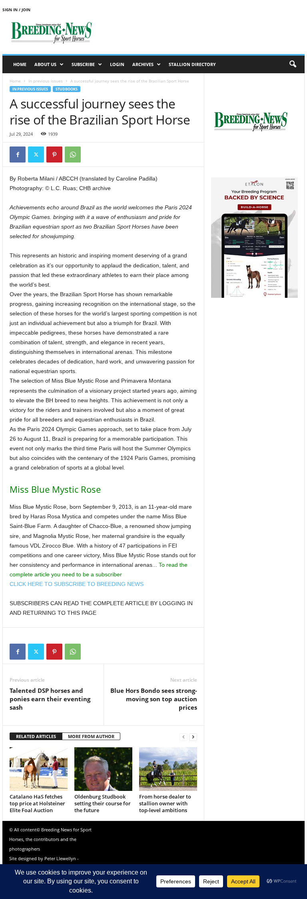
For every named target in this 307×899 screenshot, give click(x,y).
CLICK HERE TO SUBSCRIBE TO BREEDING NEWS (77, 584)
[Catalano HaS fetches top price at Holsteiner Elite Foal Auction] (39, 769)
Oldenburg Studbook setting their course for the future (102, 803)
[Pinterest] (54, 154)
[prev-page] (183, 736)
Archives (143, 64)
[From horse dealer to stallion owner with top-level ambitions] (168, 769)
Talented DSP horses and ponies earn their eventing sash (50, 698)
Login (117, 64)
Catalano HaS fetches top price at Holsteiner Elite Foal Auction (37, 803)
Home (19, 64)
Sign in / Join (16, 9)
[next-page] (193, 736)
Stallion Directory (192, 64)
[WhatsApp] (73, 154)
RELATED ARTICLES (36, 736)
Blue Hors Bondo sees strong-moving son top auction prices (153, 698)
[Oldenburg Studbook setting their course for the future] (103, 769)
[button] (292, 64)
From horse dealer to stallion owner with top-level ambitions (165, 803)
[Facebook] (18, 154)
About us (45, 64)
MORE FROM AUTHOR (91, 736)
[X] (36, 154)
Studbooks (67, 89)
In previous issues (45, 81)
